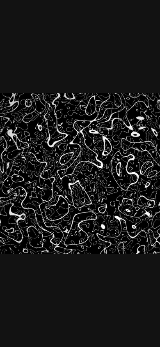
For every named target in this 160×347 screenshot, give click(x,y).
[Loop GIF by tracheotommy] (80, 173)
